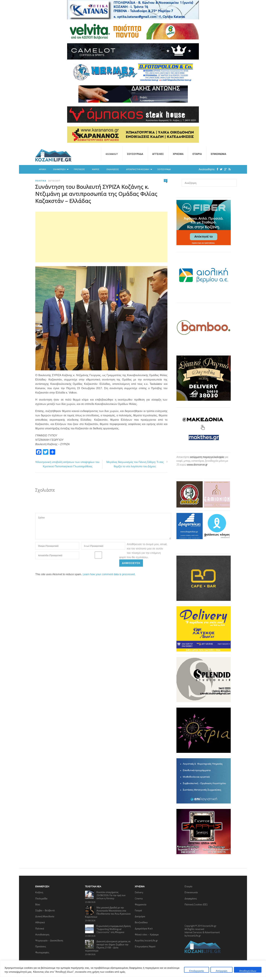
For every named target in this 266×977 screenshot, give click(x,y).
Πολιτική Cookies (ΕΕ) (196, 904)
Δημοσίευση (131, 563)
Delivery (139, 892)
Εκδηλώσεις (113, 169)
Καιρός (95, 169)
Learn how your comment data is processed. (109, 574)
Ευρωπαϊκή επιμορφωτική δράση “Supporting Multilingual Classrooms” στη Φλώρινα (113, 929)
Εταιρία (197, 154)
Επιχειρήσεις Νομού (145, 946)
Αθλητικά (40, 922)
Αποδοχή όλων (247, 971)
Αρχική (42, 169)
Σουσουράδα (135, 154)
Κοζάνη (39, 892)
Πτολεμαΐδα (41, 898)
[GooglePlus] (224, 169)
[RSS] (229, 169)
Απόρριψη (221, 971)
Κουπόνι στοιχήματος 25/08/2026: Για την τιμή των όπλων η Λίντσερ (111, 895)
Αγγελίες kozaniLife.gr (146, 940)
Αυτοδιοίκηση (42, 934)
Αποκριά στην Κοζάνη (137, 169)
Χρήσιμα (178, 154)
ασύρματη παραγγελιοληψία (207, 457)
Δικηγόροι (140, 916)
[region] (133, 968)
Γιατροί (138, 910)
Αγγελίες (158, 154)
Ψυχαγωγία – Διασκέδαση (49, 940)
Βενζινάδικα (141, 922)
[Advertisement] (101, 237)
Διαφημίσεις (191, 898)
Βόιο (37, 904)
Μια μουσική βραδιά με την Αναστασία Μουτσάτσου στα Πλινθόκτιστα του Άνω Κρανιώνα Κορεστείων (108, 912)
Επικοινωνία (218, 154)
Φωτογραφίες (42, 952)
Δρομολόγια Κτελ (144, 928)
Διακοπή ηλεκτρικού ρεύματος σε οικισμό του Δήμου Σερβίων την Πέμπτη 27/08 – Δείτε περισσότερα (108, 946)
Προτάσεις (79, 169)
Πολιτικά (40, 180)
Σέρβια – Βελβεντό (45, 910)
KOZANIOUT (112, 154)
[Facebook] (216, 169)
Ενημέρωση (59, 169)
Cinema (139, 898)
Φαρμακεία (140, 904)
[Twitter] (220, 169)
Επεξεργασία (196, 971)
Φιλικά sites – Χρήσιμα (147, 934)
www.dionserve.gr (197, 464)
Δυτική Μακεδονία (44, 916)
